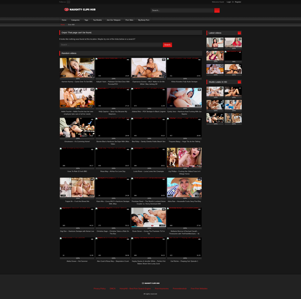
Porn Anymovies (162, 289)
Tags (86, 20)
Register (238, 2)
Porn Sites (129, 20)
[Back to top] (294, 292)
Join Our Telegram (114, 20)
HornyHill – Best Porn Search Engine (135, 289)
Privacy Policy (100, 289)
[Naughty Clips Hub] (79, 10)
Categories (75, 20)
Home (64, 20)
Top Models (97, 20)
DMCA (112, 289)
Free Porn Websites (199, 289)
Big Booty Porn (143, 20)
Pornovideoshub (180, 289)
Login (229, 2)
